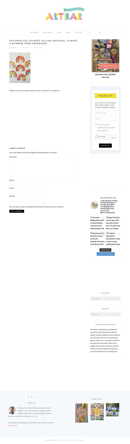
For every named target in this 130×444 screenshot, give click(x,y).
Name (12, 180)
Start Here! (105, 77)
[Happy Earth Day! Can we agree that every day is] (113, 223)
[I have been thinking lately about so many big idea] (97, 223)
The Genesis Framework (76, 440)
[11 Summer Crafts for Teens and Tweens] (97, 420)
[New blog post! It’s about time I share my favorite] (97, 239)
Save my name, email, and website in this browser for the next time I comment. (36, 207)
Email (11, 188)
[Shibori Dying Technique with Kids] (112, 416)
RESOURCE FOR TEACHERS (105, 74)
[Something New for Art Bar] (81, 422)
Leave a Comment (38, 47)
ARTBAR (65, 14)
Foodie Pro (62, 440)
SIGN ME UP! (105, 145)
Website (12, 196)
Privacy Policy (12, 425)
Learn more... (34, 416)
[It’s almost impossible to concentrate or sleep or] (113, 239)
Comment (13, 157)
